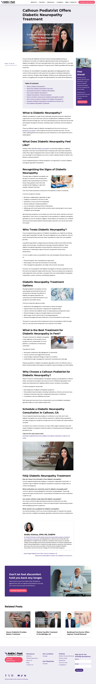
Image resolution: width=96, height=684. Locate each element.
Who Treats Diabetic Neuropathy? (37, 92)
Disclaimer (62, 660)
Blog (67, 2)
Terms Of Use (63, 662)
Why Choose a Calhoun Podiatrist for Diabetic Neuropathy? (45, 99)
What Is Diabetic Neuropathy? (36, 86)
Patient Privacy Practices (66, 656)
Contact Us (73, 2)
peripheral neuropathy (29, 130)
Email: (77, 664)
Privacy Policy (63, 658)
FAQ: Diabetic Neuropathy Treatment (38, 103)
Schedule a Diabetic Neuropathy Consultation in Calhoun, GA (45, 101)
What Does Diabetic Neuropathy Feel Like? (40, 88)
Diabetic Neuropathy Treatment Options (39, 95)
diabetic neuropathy (43, 148)
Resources (50, 2)
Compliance (62, 665)
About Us (34, 2)
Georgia (45, 656)
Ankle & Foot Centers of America (18, 679)
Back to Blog (10, 63)
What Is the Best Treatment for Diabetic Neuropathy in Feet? (45, 97)
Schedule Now (82, 102)
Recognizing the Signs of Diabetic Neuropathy (41, 90)
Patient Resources (32, 658)
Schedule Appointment (87, 2)
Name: (77, 659)
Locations (60, 2)
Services (42, 2)
